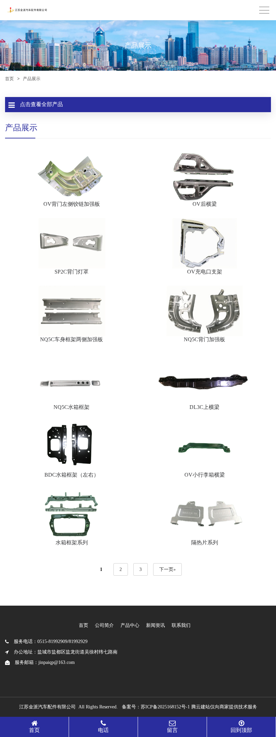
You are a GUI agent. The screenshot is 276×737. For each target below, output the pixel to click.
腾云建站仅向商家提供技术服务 (224, 706)
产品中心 (129, 625)
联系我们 (181, 625)
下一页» (167, 569)
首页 (9, 78)
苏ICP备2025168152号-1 (165, 706)
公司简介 (104, 625)
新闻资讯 (155, 625)
